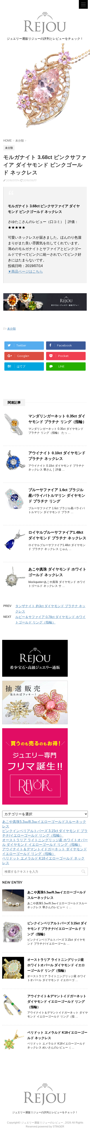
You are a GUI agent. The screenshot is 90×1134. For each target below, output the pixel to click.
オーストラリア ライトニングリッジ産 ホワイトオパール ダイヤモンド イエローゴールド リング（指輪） (56, 965)
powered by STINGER (51, 1126)
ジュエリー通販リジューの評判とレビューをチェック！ (45, 1112)
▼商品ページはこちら (25, 271)
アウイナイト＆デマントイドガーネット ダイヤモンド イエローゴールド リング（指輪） (56, 1001)
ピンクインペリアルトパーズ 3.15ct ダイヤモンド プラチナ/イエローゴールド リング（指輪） (57, 928)
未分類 (11, 328)
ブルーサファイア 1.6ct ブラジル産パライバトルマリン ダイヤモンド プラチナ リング (56, 495)
